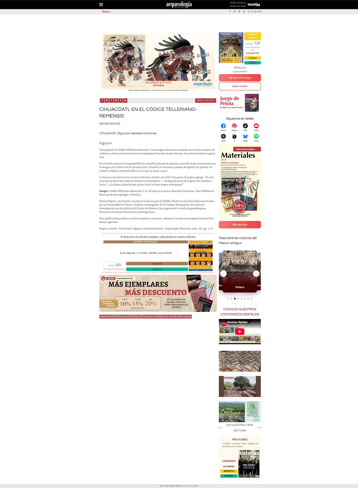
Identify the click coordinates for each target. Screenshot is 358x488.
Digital (157, 269)
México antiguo (206, 100)
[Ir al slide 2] (231, 299)
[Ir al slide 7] (248, 299)
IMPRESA (229, 471)
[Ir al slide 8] (251, 299)
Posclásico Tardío (151, 316)
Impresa (157, 263)
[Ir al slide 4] (238, 299)
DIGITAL (229, 476)
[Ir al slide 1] (228, 299)
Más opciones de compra (240, 77)
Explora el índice (240, 86)
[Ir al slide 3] (235, 299)
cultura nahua (168, 316)
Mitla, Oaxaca (240, 366)
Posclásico (135, 316)
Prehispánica (122, 316)
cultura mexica (184, 316)
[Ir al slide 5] (241, 299)
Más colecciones (240, 224)
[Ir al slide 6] (245, 299)
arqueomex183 (107, 316)
